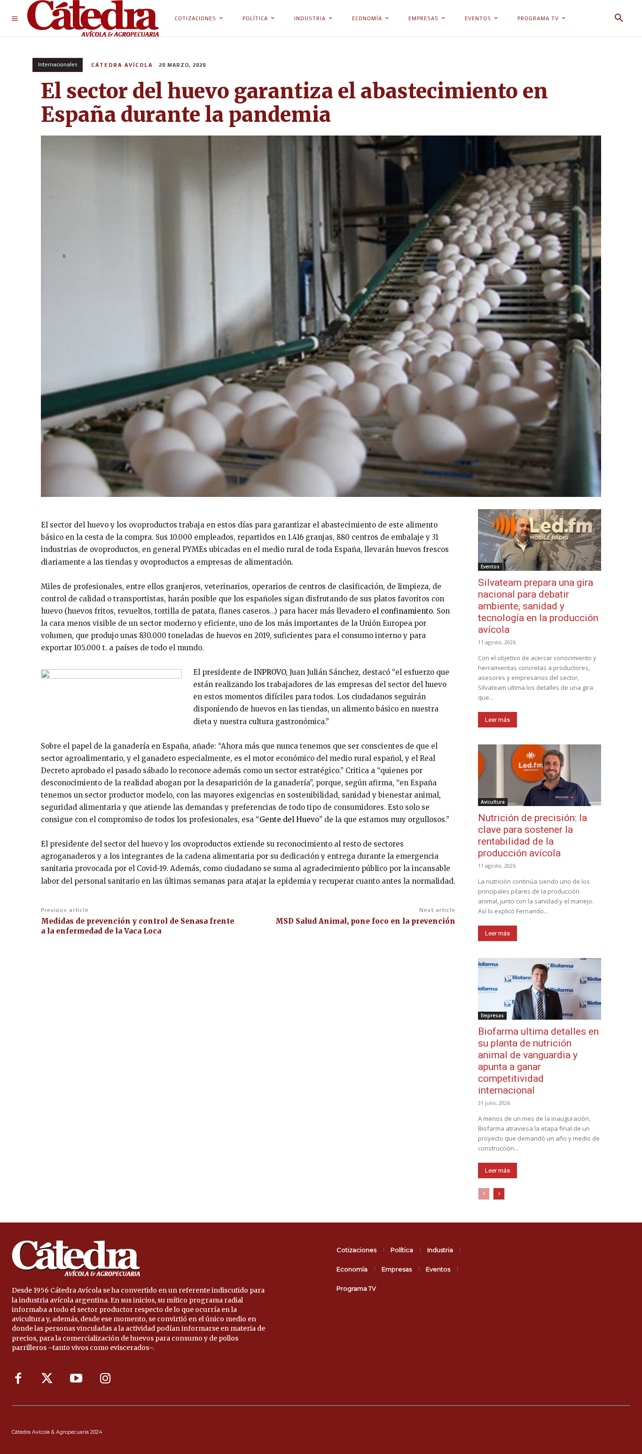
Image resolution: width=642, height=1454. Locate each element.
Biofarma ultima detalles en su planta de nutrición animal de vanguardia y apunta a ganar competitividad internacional (538, 1061)
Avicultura (493, 802)
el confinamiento (402, 611)
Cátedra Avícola (122, 65)
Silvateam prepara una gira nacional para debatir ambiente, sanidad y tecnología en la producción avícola (538, 606)
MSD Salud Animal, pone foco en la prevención (365, 921)
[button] (619, 18)
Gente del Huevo (289, 819)
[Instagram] (105, 1379)
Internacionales (57, 64)
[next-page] (499, 1194)
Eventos (490, 566)
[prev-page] (484, 1194)
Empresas (492, 1015)
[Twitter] (47, 1379)
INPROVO (270, 672)
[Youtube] (76, 1379)
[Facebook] (18, 1379)
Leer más (497, 719)
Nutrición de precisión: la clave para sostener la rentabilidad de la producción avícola (532, 835)
